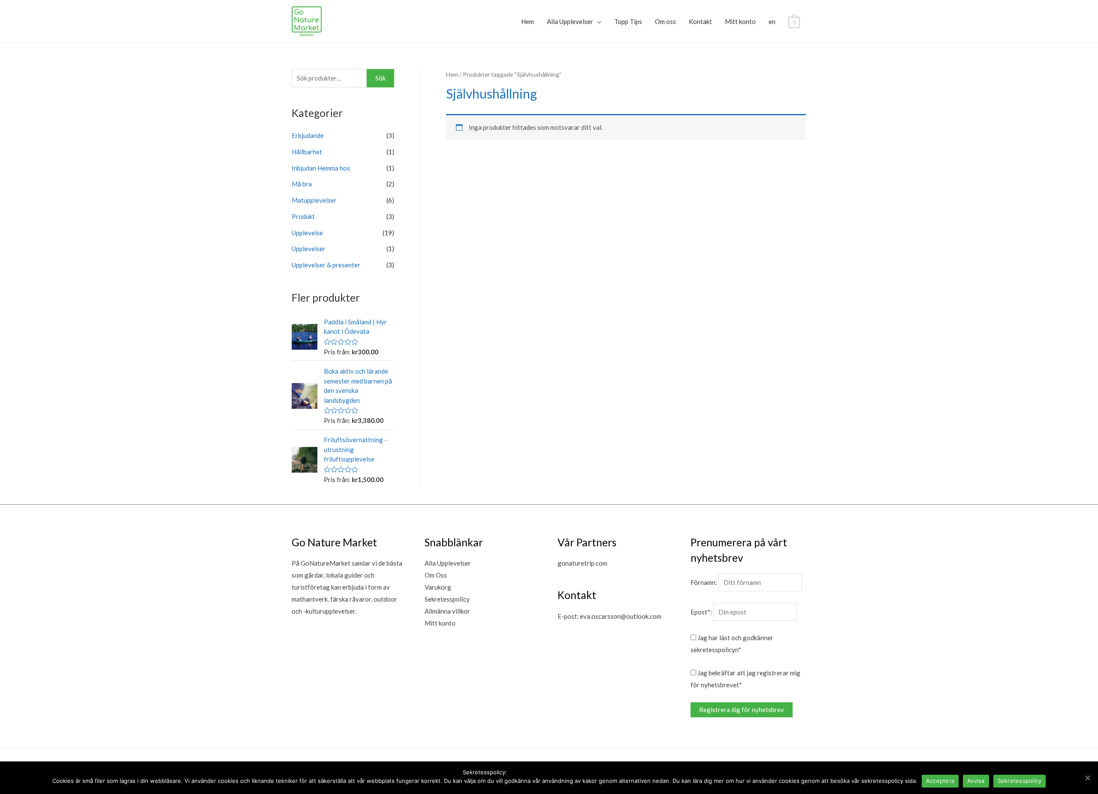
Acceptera (940, 780)
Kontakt (700, 21)
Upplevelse (307, 233)
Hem (527, 21)
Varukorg (438, 587)
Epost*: (701, 612)
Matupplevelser (314, 200)
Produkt (303, 216)
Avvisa (976, 780)
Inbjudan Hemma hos (321, 168)
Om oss (665, 21)
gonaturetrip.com (582, 563)
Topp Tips (628, 21)
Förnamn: (704, 582)
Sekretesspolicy (447, 599)
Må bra (302, 184)
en (772, 21)
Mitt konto (740, 21)
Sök (380, 78)
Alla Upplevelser (570, 21)
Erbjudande (308, 135)
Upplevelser (309, 248)
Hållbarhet (307, 152)
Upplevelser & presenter (326, 265)
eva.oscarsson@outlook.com (620, 616)
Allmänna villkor (447, 611)
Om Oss (436, 575)
